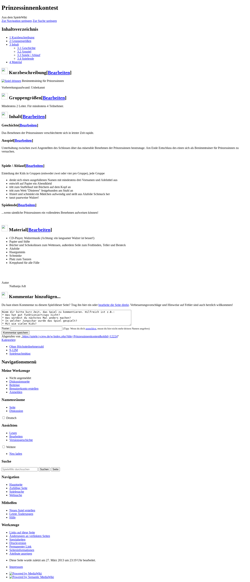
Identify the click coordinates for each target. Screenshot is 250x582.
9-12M (13, 350)
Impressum (16, 567)
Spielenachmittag (19, 353)
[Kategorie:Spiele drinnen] (11, 81)
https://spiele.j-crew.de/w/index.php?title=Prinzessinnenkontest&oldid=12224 (70, 336)
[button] (3, 417)
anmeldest (91, 328)
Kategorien (8, 340)
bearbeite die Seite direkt (113, 305)
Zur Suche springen (45, 20)
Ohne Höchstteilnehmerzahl (26, 346)
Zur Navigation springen (17, 20)
